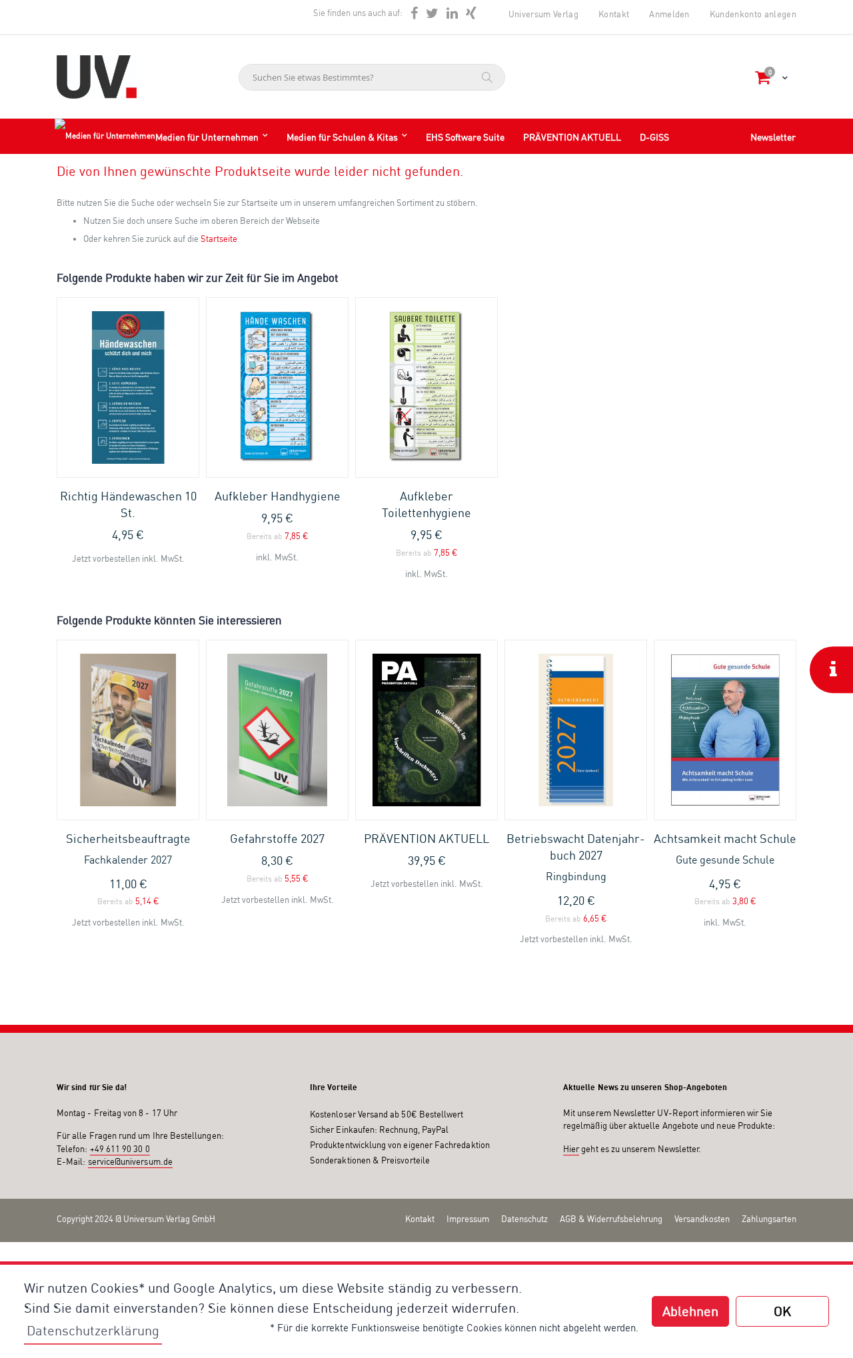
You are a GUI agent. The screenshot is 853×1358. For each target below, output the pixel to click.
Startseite (219, 238)
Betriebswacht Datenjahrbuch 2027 (575, 857)
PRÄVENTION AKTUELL (426, 838)
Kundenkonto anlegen (753, 14)
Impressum (467, 1218)
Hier (571, 1148)
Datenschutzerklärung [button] (93, 1330)
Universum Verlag (543, 14)
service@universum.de (130, 1161)
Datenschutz (524, 1218)
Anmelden (669, 14)
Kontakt (613, 14)
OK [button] (782, 1311)
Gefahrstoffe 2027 (277, 838)
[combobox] (372, 77)
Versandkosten (702, 1218)
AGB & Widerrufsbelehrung (611, 1218)
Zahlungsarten (769, 1218)
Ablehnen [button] (690, 1311)
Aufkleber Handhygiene (278, 495)
